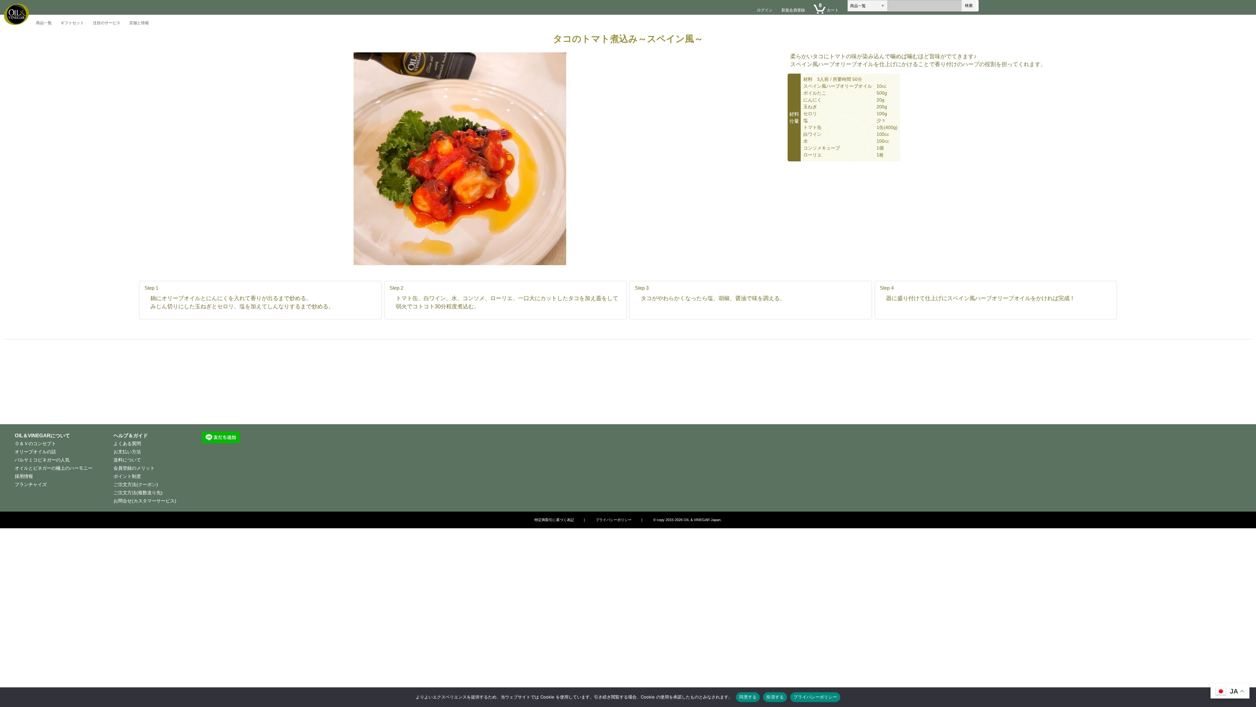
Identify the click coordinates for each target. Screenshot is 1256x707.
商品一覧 (44, 23)
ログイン (765, 10)
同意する (748, 696)
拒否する (775, 696)
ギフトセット (72, 23)
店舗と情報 (139, 23)
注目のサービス (106, 23)
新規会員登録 (793, 10)
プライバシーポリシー (815, 696)
